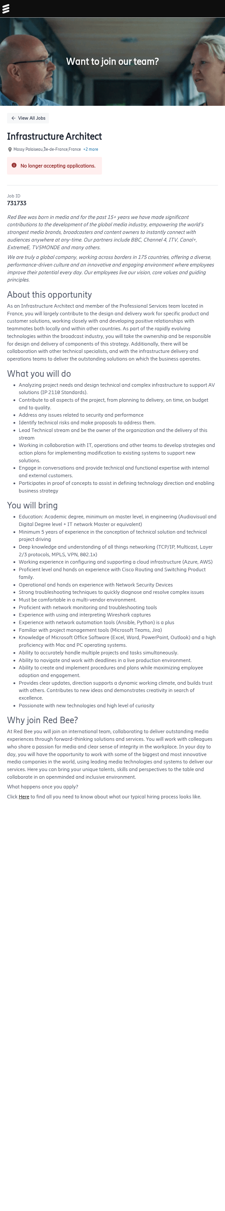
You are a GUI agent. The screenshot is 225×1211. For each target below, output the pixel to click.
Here (24, 796)
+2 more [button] (90, 149)
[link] (6, 8)
